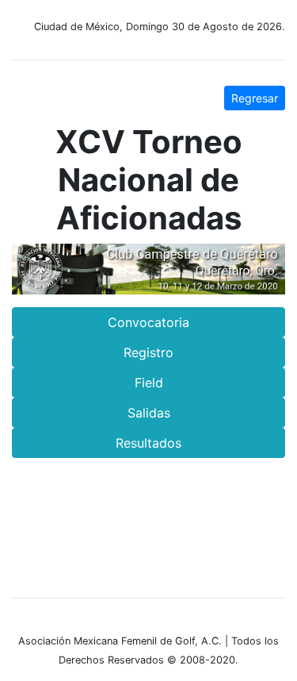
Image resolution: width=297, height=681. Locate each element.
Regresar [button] (254, 98)
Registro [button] (148, 352)
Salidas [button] (149, 413)
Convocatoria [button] (148, 322)
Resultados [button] (148, 443)
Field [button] (149, 383)
